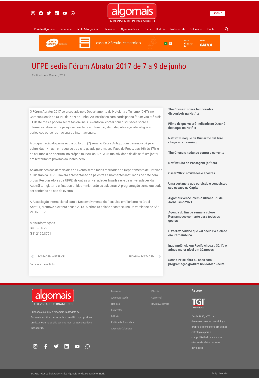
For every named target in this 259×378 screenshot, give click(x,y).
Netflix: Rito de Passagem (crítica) (192, 163)
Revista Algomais (44, 29)
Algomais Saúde (130, 29)
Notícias (175, 29)
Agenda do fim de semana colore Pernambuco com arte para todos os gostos (194, 216)
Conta (210, 29)
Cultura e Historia (155, 29)
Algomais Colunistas (121, 328)
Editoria (115, 316)
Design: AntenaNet (220, 373)
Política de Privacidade (122, 322)
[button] (226, 29)
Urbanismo (109, 29)
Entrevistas (116, 310)
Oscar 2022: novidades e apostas (191, 173)
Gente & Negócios (87, 29)
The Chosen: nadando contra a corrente (196, 152)
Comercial (156, 297)
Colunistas (196, 29)
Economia (66, 29)
